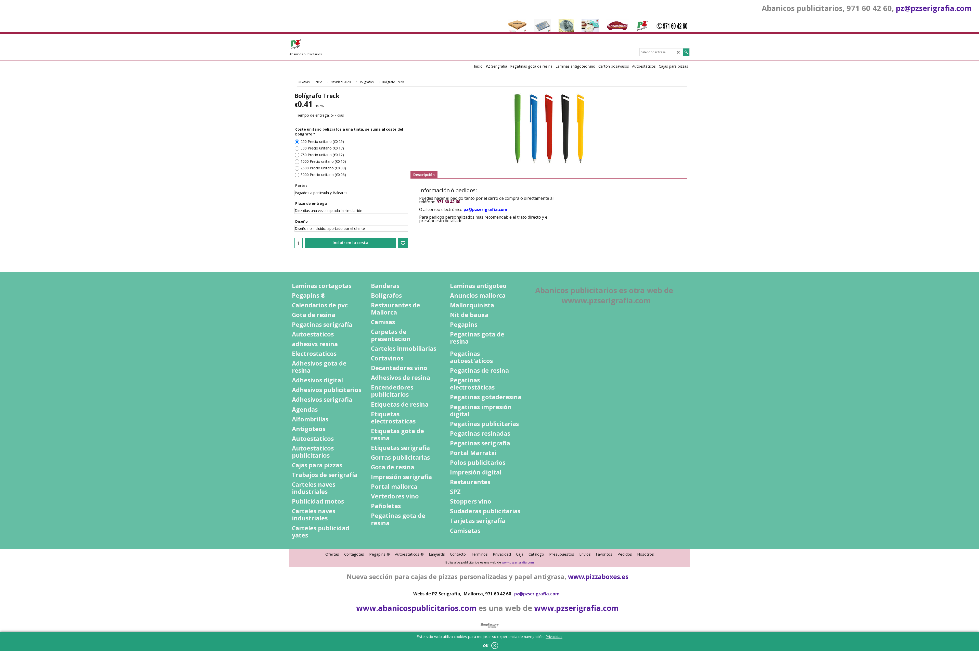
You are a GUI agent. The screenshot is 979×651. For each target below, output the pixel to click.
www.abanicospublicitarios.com (416, 608)
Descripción (424, 174)
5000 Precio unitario (323, 174)
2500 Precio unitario (323, 168)
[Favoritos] (403, 243)
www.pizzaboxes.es (598, 576)
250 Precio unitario (322, 141)
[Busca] (686, 52)
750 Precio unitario (322, 154)
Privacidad (554, 636)
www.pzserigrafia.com (518, 562)
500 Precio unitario (322, 148)
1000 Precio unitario (323, 161)
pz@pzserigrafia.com (934, 8)
